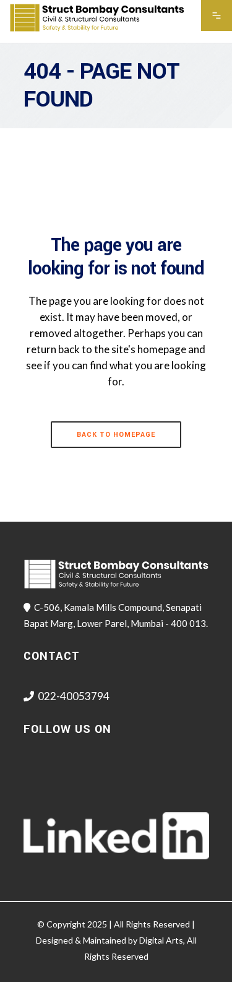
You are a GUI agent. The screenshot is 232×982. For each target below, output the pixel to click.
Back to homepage (116, 434)
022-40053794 (74, 696)
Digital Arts (161, 940)
